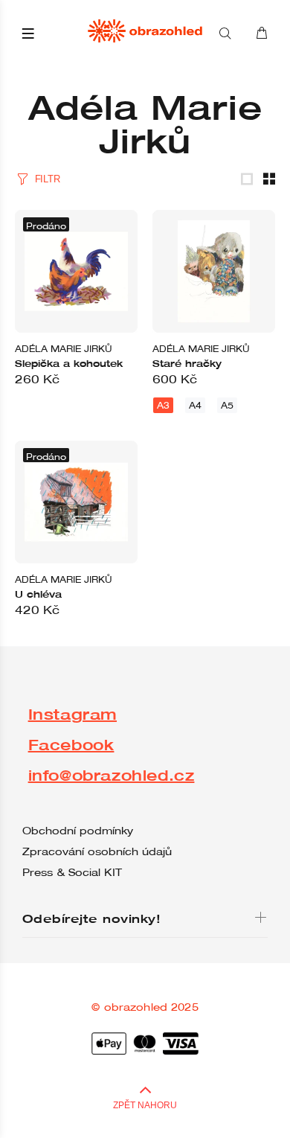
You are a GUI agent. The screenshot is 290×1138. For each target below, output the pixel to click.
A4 (195, 405)
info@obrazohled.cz (111, 775)
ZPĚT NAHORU (145, 1105)
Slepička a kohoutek (69, 363)
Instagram (72, 714)
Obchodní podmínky (77, 831)
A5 (227, 405)
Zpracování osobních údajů (97, 851)
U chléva (38, 594)
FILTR (47, 179)
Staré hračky (187, 363)
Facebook (71, 744)
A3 (163, 405)
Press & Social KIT (72, 872)
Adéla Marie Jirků (63, 348)
